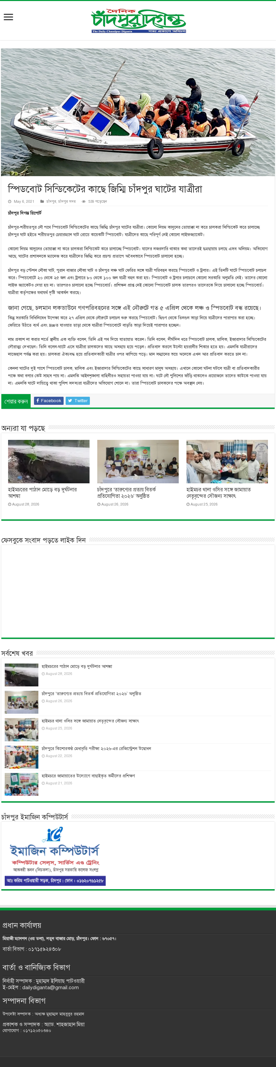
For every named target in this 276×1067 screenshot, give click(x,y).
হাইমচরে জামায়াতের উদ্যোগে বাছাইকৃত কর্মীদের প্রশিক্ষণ (88, 776)
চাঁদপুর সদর (67, 201)
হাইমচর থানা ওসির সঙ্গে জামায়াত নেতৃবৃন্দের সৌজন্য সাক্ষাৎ (218, 493)
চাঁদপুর (51, 201)
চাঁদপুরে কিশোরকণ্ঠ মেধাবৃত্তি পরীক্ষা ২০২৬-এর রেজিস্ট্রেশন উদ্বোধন (96, 748)
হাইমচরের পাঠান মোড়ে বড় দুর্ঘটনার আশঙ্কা (77, 666)
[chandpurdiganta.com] (138, 19)
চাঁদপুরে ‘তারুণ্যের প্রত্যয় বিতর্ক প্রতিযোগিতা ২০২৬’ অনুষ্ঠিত (126, 493)
